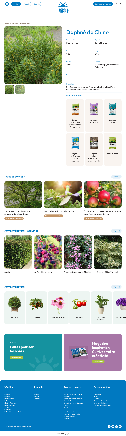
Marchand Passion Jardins (72, 414)
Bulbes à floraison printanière (13, 412)
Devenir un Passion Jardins (102, 401)
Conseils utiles (68, 401)
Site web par (60, 433)
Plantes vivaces (9, 398)
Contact (96, 398)
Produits (27, 4)
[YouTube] (116, 427)
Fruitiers (7, 396)
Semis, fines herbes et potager (73, 403)
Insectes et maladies (70, 412)
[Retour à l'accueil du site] (63, 8)
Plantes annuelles (9, 405)
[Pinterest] (120, 427)
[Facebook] (109, 427)
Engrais (36, 394)
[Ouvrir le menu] (6, 4)
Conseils (37, 4)
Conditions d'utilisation (101, 403)
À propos (97, 396)
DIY (65, 410)
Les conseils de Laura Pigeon (73, 394)
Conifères (7, 410)
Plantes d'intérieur (10, 403)
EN (116, 4)
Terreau (36, 396)
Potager (7, 401)
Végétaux (16, 4)
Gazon (66, 407)
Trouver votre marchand (103, 4)
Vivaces (66, 418)
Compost (37, 398)
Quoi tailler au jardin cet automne (59, 211)
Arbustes (15, 23)
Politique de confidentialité (102, 405)
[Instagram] (112, 427)
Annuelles (67, 396)
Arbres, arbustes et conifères (14, 218)
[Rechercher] (119, 2)
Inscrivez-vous (16, 358)
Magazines (97, 394)
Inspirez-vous (98, 361)
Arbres (6, 407)
